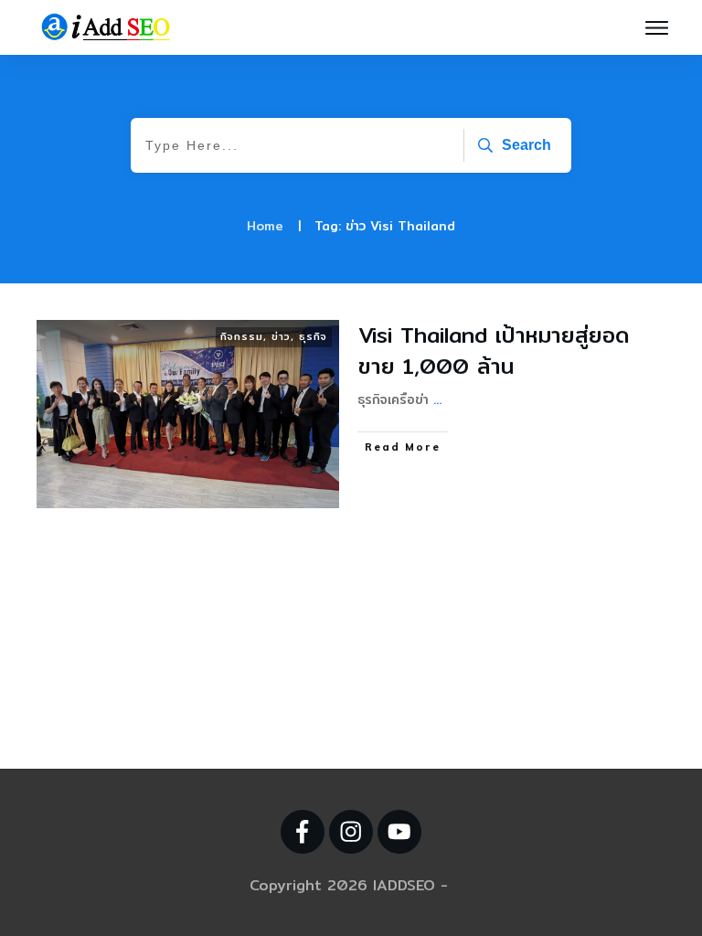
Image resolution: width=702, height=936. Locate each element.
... (437, 399)
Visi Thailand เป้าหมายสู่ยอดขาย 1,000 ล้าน (494, 350)
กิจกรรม (241, 336)
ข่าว (281, 336)
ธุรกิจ (313, 336)
